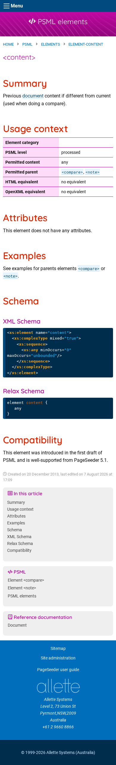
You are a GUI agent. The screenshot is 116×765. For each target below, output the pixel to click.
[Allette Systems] (58, 686)
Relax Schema (20, 543)
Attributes (16, 516)
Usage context (20, 509)
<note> (92, 172)
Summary (16, 502)
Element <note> (22, 588)
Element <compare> (26, 580)
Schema (14, 529)
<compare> (72, 172)
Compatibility (19, 550)
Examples (16, 523)
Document (17, 625)
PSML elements (61, 21)
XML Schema (19, 536)
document (32, 96)
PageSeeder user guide (58, 669)
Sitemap (58, 648)
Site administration (58, 658)
